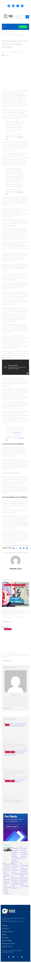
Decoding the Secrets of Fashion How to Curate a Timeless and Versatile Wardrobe (14, 773)
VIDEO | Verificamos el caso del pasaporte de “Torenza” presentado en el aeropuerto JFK (15, 612)
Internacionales (16, 585)
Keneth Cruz (7, 51)
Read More (6, 621)
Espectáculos (11, 33)
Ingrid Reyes (7, 652)
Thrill (13, 752)
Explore (8, 752)
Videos (23, 585)
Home (3, 33)
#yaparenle (17, 432)
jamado (6, 608)
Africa (7, 724)
